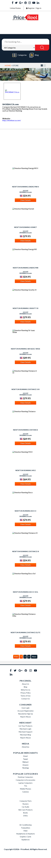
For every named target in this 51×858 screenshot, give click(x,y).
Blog (37, 55)
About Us (25, 684)
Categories (22, 55)
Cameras (25, 792)
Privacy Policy (26, 693)
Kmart (25, 756)
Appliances (25, 840)
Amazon (25, 765)
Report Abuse (25, 717)
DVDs (25, 816)
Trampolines (25, 828)
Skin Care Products (25, 810)
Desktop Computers (25, 777)
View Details (25, 200)
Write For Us (25, 690)
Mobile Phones (25, 789)
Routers (26, 804)
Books (25, 813)
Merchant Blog (25, 735)
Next (34, 657)
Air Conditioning (25, 825)
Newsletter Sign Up (25, 714)
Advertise (25, 747)
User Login (26, 708)
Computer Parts (26, 801)
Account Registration (26, 711)
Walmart (25, 762)
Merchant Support (25, 732)
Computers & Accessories (25, 780)
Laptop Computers (25, 783)
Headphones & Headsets (25, 834)
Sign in (38, 8)
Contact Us (25, 699)
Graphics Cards (25, 837)
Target (25, 759)
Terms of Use (25, 696)
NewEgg (25, 768)
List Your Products (25, 726)
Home (8, 65)
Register (31, 8)
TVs (25, 786)
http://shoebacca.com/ (11, 120)
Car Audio (25, 807)
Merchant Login (25, 729)
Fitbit (26, 831)
